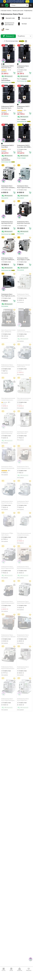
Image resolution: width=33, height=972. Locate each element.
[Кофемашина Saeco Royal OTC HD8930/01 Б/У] (8, 245)
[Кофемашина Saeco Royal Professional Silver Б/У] (8, 352)
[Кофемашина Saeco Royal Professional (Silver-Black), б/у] (8, 489)
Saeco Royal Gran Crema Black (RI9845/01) (8, 331)
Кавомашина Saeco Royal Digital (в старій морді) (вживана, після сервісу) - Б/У (23, 259)
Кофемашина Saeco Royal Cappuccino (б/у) (23, 467)
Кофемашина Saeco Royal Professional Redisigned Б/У (7, 432)
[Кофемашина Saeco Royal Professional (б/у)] (24, 554)
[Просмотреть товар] (1, 64)
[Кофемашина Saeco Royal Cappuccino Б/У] (8, 554)
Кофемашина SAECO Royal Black (7, 146)
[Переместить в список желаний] (14, 45)
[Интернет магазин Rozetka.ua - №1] (6, 5)
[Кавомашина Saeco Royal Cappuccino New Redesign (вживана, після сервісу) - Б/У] (24, 173)
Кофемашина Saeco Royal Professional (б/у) (24, 567)
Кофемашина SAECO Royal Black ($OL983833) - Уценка (24, 146)
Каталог (3, 970)
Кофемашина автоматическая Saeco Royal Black (23, 331)
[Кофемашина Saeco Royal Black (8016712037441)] (24, 53)
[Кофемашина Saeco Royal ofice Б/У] (24, 654)
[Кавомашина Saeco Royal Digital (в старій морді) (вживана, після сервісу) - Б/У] (24, 245)
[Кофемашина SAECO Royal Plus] (24, 94)
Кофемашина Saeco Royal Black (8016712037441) (23, 67)
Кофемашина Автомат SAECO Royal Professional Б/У (23, 366)
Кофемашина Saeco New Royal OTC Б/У (7, 222)
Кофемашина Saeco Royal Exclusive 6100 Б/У (8, 636)
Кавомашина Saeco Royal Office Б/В (22, 432)
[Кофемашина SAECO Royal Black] (8, 133)
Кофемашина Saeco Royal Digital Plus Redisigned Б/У (23, 699)
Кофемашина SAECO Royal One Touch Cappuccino (7, 67)
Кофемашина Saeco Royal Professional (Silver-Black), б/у (7, 502)
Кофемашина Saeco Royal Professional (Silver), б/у (23, 502)
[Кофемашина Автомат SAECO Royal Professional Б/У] (24, 352)
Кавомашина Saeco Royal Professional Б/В (7, 467)
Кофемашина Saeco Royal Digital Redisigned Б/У (8, 699)
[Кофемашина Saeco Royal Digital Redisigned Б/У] (8, 686)
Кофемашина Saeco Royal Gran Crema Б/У (23, 222)
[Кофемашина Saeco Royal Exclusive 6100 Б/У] (8, 622)
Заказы (11, 970)
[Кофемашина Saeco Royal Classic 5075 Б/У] (24, 589)
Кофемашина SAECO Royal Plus (23, 107)
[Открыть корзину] (30, 5)
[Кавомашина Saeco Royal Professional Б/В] (8, 454)
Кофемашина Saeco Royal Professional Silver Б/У (8, 366)
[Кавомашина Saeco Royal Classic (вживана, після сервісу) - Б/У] (8, 173)
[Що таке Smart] (26, 41)
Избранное (28, 970)
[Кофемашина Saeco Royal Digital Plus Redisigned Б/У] (24, 686)
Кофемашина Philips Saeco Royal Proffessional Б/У (7, 534)
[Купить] (14, 73)
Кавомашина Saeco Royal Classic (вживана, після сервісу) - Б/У (8, 187)
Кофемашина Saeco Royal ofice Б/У (23, 667)
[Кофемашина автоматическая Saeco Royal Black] (24, 317)
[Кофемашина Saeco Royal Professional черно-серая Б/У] (24, 622)
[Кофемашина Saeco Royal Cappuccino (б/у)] (24, 454)
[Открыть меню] (2, 5)
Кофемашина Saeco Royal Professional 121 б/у (24, 295)
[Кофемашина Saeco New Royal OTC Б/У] (8, 209)
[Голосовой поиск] (27, 5)
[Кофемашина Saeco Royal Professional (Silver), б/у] (24, 489)
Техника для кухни (17, 10)
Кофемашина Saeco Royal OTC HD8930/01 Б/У (8, 259)
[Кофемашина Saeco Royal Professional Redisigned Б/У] (8, 419)
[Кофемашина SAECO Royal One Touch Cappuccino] (8, 53)
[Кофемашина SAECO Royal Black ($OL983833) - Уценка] (24, 133)
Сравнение (19, 970)
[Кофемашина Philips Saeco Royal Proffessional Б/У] (8, 521)
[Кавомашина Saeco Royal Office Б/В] (24, 419)
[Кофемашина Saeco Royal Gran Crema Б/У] (24, 209)
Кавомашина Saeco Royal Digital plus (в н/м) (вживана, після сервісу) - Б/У (8, 295)
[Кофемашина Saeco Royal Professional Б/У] (8, 589)
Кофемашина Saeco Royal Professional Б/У (7, 602)
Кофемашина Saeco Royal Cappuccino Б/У (7, 567)
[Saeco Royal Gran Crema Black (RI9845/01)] (8, 317)
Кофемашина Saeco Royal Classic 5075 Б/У (23, 602)
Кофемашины (28, 10)
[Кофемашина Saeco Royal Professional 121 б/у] (24, 282)
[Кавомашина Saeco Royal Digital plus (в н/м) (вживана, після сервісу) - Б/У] (8, 282)
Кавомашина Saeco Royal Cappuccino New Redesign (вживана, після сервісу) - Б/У (23, 187)
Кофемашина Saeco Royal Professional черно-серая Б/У (23, 636)
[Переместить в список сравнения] (14, 49)
